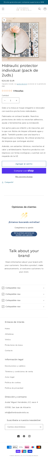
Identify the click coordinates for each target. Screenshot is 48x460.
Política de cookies (13, 382)
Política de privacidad (14, 388)
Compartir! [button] (9, 182)
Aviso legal (10, 377)
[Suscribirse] (40, 427)
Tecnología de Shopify (32, 455)
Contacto (9, 350)
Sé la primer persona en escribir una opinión (24, 234)
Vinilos (8, 339)
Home (7, 328)
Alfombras (9, 334)
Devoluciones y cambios (15, 366)
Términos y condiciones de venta (19, 371)
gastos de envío (22, 84)
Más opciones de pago (24, 177)
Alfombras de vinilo (20, 455)
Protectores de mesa (14, 345)
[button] (3, 9)
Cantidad (5, 95)
